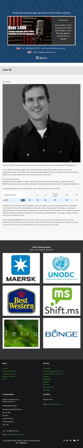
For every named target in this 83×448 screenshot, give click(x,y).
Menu (43, 58)
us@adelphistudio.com (46, 52)
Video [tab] (67, 195)
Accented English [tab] (55, 195)
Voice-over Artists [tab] (9, 195)
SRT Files (46, 384)
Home (5, 379)
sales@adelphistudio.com (55, 48)
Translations (47, 368)
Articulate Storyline (42, 222)
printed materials (28, 222)
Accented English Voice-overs (53, 374)
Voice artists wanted (9, 371)
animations (17, 222)
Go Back (7, 81)
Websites (46, 382)
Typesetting (47, 379)
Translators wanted (9, 374)
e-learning (46, 390)
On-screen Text (48, 387)
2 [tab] (37, 195)
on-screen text (8, 224)
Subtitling (46, 376)
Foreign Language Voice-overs (53, 371)
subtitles (68, 222)
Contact (5, 368)
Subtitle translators (9, 376)
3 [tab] (45, 195)
